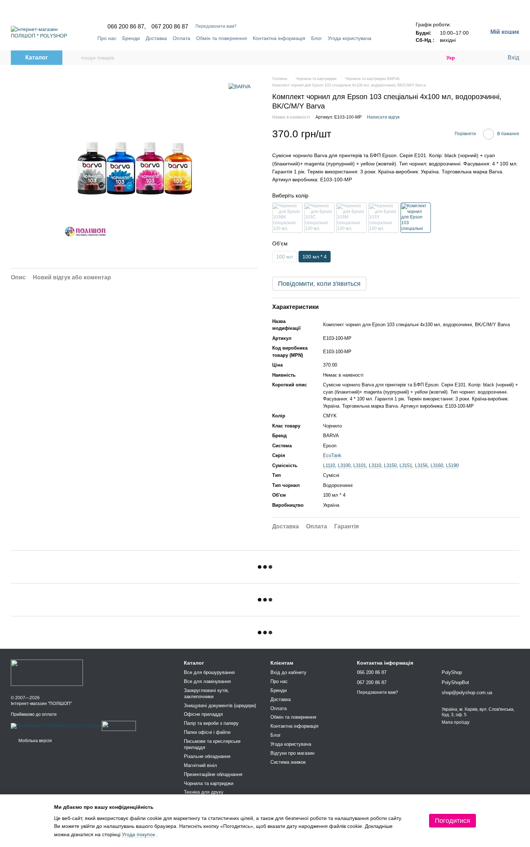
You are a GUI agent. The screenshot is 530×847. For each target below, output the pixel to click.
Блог (316, 38)
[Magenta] (351, 218)
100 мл (284, 257)
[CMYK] (416, 218)
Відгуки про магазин (292, 753)
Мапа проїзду (455, 722)
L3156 (421, 465)
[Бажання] (486, 57)
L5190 (452, 465)
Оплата (181, 38)
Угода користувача (349, 38)
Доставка (156, 38)
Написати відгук (383, 117)
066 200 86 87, (126, 27)
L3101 (359, 465)
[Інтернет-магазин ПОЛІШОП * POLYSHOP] (47, 672)
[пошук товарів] (75, 57)
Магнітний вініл (200, 765)
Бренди (131, 38)
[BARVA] (239, 86)
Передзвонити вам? (216, 26)
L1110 (329, 465)
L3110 (375, 465)
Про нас (106, 38)
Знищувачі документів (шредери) (220, 705)
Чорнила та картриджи (208, 783)
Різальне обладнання (207, 756)
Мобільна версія (34, 740)
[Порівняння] (472, 57)
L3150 (390, 465)
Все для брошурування (209, 672)
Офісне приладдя (203, 714)
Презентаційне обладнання (213, 774)
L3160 (436, 465)
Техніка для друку (204, 792)
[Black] (287, 218)
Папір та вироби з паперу (211, 723)
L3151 (405, 465)
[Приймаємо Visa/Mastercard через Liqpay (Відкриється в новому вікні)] (56, 725)
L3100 (344, 465)
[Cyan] (319, 218)
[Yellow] (383, 218)
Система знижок (288, 762)
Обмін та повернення (221, 38)
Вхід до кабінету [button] (288, 672)
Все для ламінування (207, 681)
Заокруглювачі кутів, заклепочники (206, 693)
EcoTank (332, 455)
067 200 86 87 (169, 27)
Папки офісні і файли (207, 732)
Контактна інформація (279, 38)
